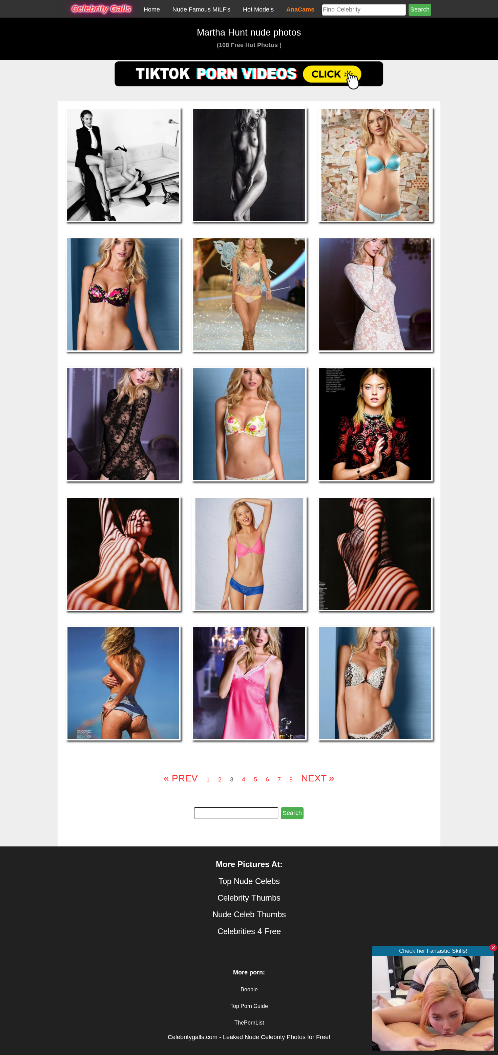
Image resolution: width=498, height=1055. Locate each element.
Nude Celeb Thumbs (249, 914)
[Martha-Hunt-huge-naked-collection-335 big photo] (375, 293)
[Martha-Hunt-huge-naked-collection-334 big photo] (249, 293)
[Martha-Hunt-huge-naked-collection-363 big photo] (375, 423)
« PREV (181, 778)
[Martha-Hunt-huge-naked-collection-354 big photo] (249, 423)
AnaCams (300, 9)
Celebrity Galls (101, 8)
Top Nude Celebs (249, 881)
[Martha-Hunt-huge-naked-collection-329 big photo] (123, 293)
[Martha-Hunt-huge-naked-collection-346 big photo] (123, 423)
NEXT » (317, 778)
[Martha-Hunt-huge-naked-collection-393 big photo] (123, 553)
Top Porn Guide (249, 1006)
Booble (249, 989)
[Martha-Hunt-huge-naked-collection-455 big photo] (123, 683)
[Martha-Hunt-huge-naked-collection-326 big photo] (249, 164)
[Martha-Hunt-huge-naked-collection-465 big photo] (375, 683)
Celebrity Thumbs (249, 897)
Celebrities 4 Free (249, 931)
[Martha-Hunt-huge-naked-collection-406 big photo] (249, 553)
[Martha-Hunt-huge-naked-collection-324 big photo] (123, 164)
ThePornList (249, 1023)
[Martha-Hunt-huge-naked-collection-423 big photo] (375, 553)
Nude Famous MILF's (201, 9)
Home (152, 9)
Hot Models (258, 9)
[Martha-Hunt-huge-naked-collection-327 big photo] (375, 164)
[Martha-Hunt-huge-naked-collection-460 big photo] (249, 683)
